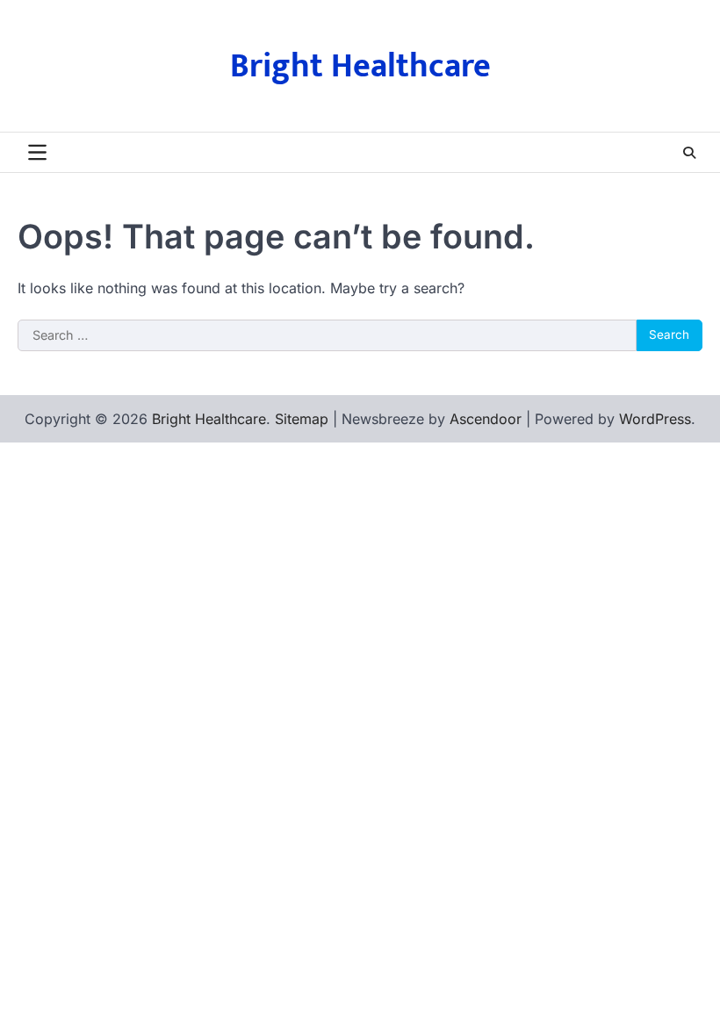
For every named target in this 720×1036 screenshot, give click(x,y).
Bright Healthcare (360, 66)
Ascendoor (486, 419)
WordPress (655, 419)
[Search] (689, 153)
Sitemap (301, 419)
